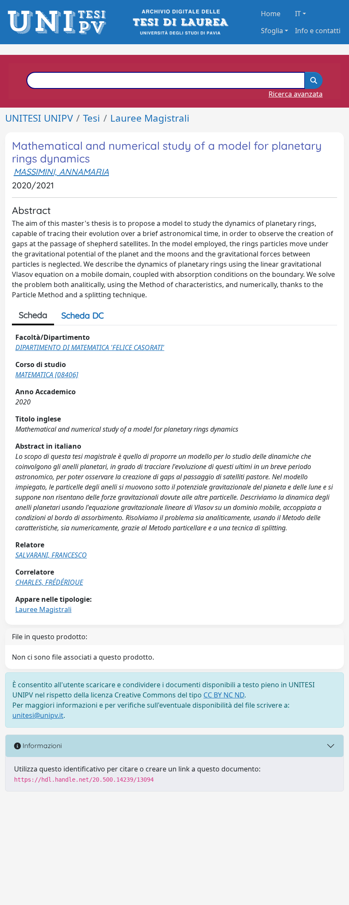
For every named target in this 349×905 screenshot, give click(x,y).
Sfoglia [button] (272, 30)
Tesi (91, 118)
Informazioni (41, 745)
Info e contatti (317, 30)
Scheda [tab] (33, 315)
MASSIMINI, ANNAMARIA (61, 171)
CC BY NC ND (223, 695)
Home (270, 13)
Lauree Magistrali (149, 118)
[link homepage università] (179, 22)
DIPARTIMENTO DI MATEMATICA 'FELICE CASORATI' (89, 347)
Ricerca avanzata (296, 94)
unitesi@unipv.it (37, 715)
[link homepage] (59, 22)
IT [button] (298, 13)
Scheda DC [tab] (82, 315)
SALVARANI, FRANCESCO (51, 555)
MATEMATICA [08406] (46, 374)
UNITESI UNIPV (39, 118)
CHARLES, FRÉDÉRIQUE (49, 582)
